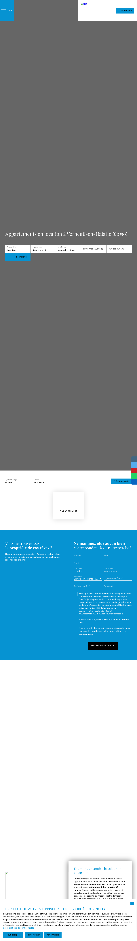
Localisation (62, 247)
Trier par (36, 480)
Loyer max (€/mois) (93, 249)
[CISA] (91, 10)
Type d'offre (11, 247)
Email (76, 563)
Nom (106, 555)
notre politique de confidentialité (18, 928)
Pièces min (109, 586)
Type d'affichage (11, 480)
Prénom (77, 555)
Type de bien (37, 247)
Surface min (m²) (117, 249)
